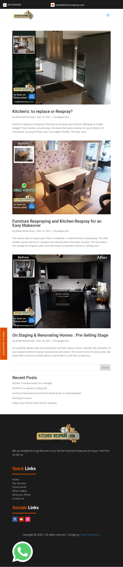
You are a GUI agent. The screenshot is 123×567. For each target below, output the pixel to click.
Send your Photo (21, 494)
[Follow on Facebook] (14, 519)
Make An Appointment (3, 344)
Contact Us (18, 498)
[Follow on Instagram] (27, 519)
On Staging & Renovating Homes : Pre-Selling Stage (60, 335)
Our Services (19, 483)
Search (105, 367)
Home (15, 479)
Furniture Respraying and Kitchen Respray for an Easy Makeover (56, 223)
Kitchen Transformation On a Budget (32, 383)
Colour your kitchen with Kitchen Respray (34, 402)
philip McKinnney (25, 116)
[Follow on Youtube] (21, 519)
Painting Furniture (22, 398)
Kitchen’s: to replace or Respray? (42, 111)
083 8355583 (14, 4)
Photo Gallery (19, 490)
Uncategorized (61, 116)
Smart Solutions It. (90, 534)
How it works (19, 487)
